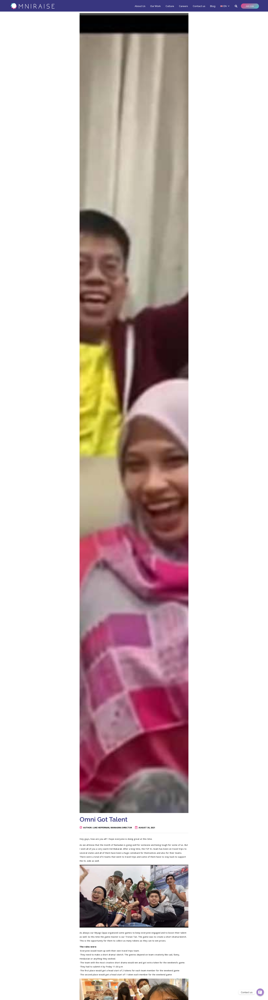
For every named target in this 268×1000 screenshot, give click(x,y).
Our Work (155, 6)
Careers (183, 6)
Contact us (199, 6)
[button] (236, 6)
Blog (212, 6)
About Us (140, 6)
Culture (170, 6)
